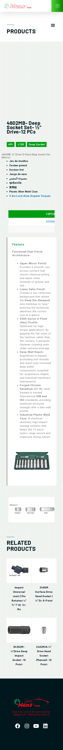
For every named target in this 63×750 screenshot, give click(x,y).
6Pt (10, 144)
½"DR (20, 144)
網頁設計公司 (20, 714)
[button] (53, 25)
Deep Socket (37, 144)
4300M (50, 221)
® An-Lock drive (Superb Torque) (29, 195)
